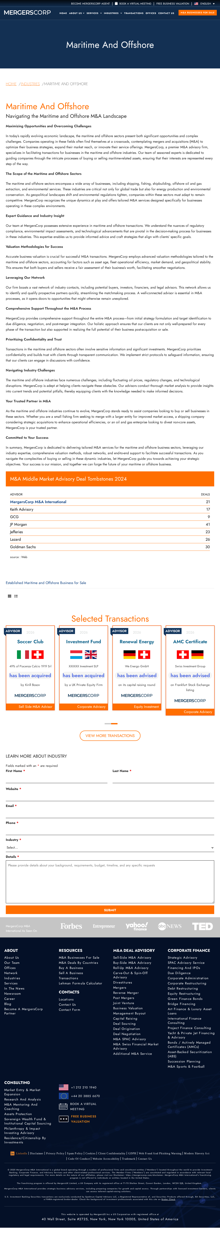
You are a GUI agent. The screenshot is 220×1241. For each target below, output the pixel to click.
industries (30, 84)
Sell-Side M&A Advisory (132, 957)
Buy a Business (71, 968)
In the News (14, 988)
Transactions (134, 13)
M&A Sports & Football (186, 1066)
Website (13, 789)
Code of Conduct (79, 1158)
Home (63, 13)
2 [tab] (114, 723)
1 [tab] (108, 723)
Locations (66, 999)
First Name (15, 771)
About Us (75, 13)
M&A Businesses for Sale (198, 12)
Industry (13, 839)
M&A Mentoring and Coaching (21, 1106)
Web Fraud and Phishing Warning (160, 1153)
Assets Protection (18, 1114)
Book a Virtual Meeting (135, 4)
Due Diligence (179, 973)
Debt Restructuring (183, 988)
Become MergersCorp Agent (90, 4)
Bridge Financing (182, 1004)
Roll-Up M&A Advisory (131, 968)
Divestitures (122, 982)
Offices (151, 13)
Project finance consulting (189, 1028)
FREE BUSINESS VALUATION (172, 4)
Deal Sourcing (124, 1024)
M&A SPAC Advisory (129, 1039)
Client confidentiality (111, 1153)
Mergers (119, 987)
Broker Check (168, 1199)
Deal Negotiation (127, 1034)
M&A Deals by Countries (78, 963)
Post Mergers (123, 998)
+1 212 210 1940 (84, 1087)
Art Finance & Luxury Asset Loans (190, 1011)
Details (12, 856)
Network (11, 973)
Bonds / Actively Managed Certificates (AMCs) (189, 1044)
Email (11, 806)
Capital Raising (125, 1018)
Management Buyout (129, 1013)
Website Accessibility (106, 1158)
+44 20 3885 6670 (85, 1096)
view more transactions (110, 736)
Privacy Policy (55, 1153)
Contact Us (166, 13)
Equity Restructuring (184, 993)
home (11, 84)
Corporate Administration (188, 978)
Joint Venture (123, 1003)
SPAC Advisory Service (186, 963)
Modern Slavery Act (196, 1153)
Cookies (91, 1153)
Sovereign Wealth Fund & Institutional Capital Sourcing (27, 1121)
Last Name (122, 771)
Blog (7, 1004)
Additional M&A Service (132, 1054)
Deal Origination (126, 1029)
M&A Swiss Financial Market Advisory (136, 1046)
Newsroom (12, 993)
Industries (111, 13)
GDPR (132, 1153)
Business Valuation (128, 1008)
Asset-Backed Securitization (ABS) (190, 1054)
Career (9, 999)
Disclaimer (37, 1153)
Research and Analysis (22, 1099)
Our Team (12, 963)
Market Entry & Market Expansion (22, 1092)
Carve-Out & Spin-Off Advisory (130, 975)
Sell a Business (71, 973)
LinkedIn (22, 1153)
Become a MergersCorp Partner (23, 1011)
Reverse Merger (126, 993)
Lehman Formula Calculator (80, 983)
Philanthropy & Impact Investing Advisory (22, 1130)
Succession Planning (184, 1061)
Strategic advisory (183, 957)
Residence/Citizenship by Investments (25, 1140)
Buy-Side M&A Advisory (132, 963)
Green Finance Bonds (185, 999)
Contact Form (69, 1010)
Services (93, 13)
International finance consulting (185, 1020)
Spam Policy (75, 1153)
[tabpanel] (30, 667)
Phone (12, 822)
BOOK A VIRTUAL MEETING (83, 1106)
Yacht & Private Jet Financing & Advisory (191, 1035)
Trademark (128, 1158)
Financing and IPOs (184, 968)
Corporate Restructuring (187, 983)
